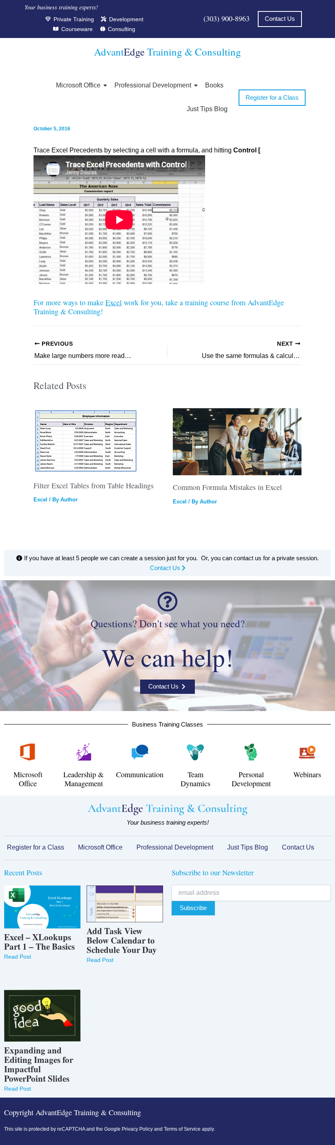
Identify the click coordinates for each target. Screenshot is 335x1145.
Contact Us (166, 568)
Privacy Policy (137, 1129)
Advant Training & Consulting (167, 51)
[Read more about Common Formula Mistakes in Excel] (237, 441)
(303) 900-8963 (226, 18)
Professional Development (152, 85)
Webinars (307, 774)
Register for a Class (35, 847)
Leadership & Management (83, 778)
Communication (139, 774)
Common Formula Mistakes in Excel (227, 487)
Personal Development (251, 778)
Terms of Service (182, 1129)
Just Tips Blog (207, 108)
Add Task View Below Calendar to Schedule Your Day (122, 940)
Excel (113, 302)
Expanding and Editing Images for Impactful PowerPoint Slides (38, 1064)
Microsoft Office (78, 85)
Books (214, 85)
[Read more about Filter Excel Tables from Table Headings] (98, 441)
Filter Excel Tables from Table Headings (94, 485)
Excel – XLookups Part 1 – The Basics (39, 942)
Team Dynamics (195, 778)
